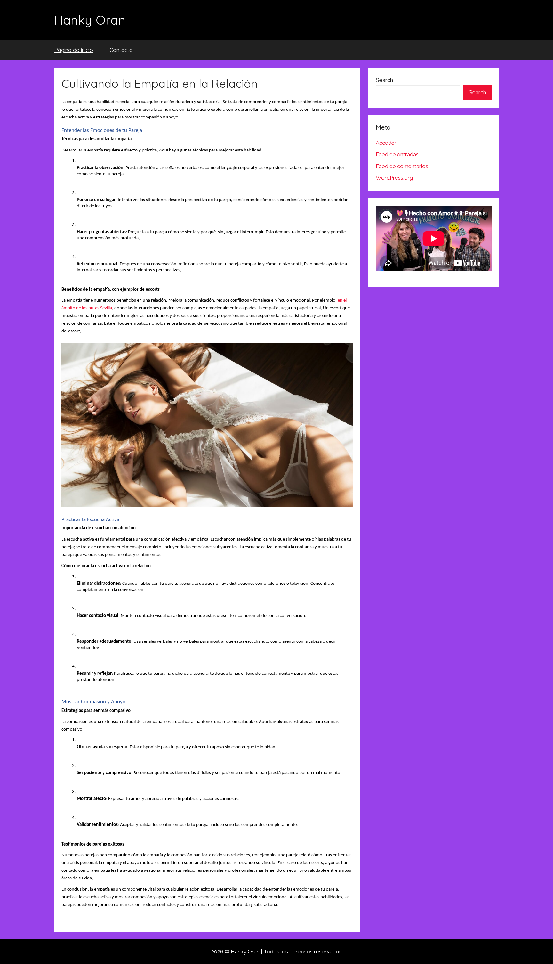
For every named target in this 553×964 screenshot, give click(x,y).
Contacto (121, 49)
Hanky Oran (89, 20)
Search (384, 80)
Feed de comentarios (402, 166)
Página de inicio (73, 49)
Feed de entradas (397, 154)
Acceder (386, 143)
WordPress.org (394, 178)
